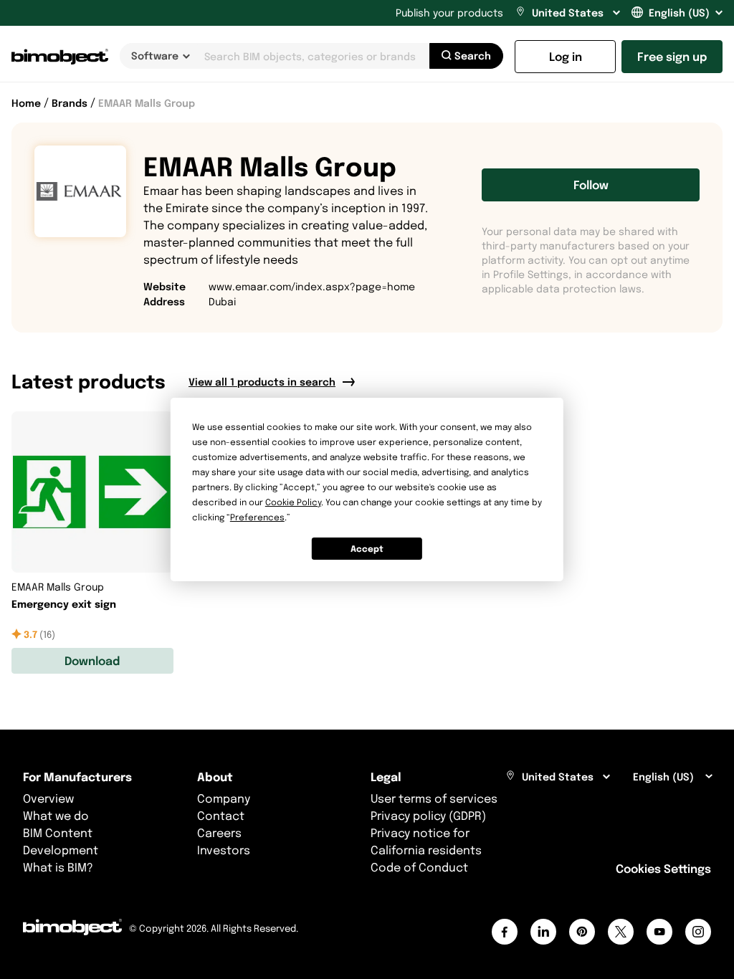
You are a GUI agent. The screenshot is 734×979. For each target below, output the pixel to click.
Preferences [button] (257, 517)
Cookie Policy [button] (293, 502)
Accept (367, 548)
